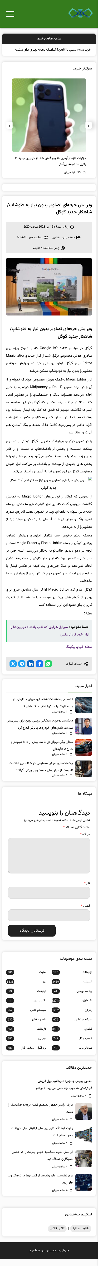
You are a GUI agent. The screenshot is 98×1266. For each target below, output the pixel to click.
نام (87, 890)
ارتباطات (72, 979)
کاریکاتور (27, 1036)
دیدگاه (85, 841)
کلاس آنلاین (57, 1235)
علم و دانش (26, 1026)
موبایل (27, 1045)
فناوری (55, 244)
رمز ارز (72, 1017)
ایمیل (85, 913)
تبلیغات (27, 998)
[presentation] (88, 132)
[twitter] (13, 670)
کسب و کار (72, 1045)
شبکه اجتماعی (72, 1026)
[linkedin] (30, 670)
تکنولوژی (72, 1007)
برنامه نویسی (73, 998)
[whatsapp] (48, 670)
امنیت (27, 979)
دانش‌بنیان (27, 1007)
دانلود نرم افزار (80, 1235)
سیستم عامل (27, 1017)
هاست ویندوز (48, 1257)
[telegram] (21, 670)
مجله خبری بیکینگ (78, 654)
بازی (26, 988)
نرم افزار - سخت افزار (27, 1055)
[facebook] (39, 670)
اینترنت (72, 988)
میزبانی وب (73, 1055)
